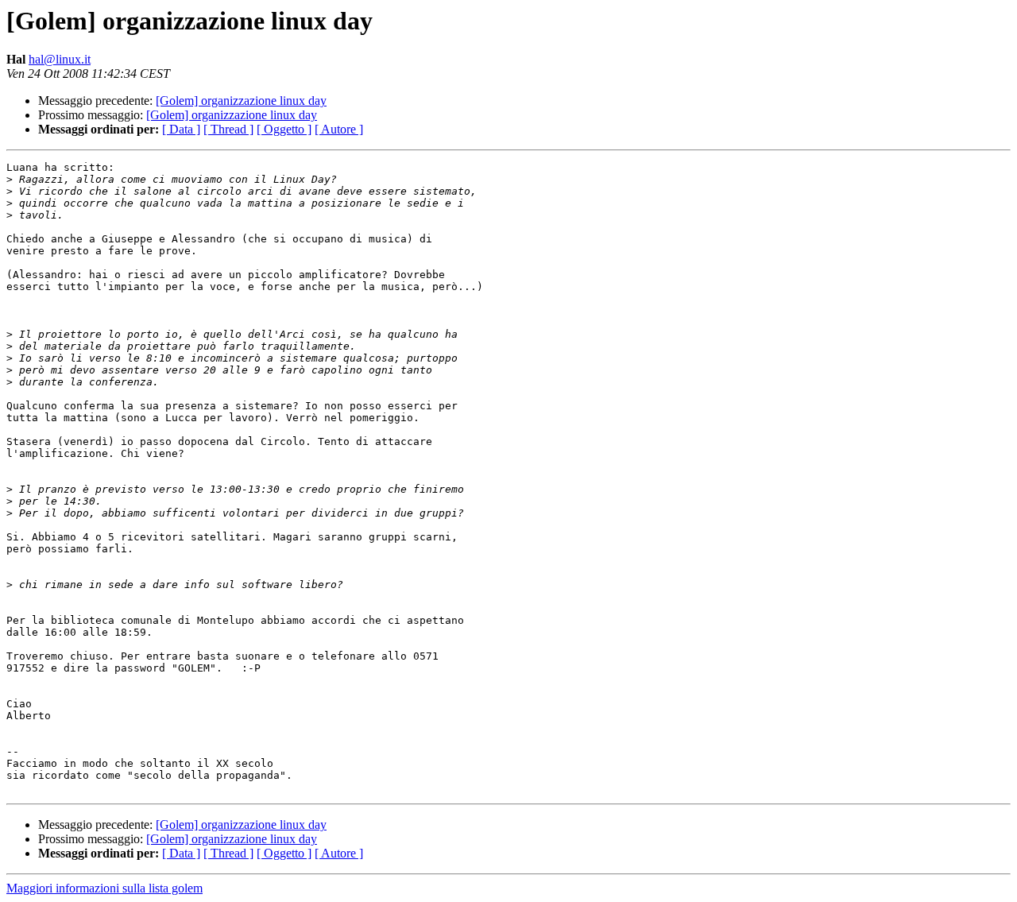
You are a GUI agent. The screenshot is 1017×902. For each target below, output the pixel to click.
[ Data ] (181, 129)
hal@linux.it (60, 59)
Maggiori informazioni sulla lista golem (104, 888)
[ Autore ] (339, 129)
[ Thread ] (228, 129)
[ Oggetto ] (284, 129)
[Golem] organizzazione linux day (241, 100)
